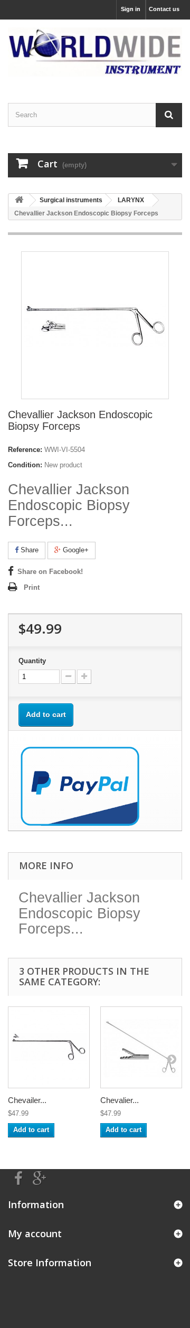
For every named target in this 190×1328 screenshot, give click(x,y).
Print (32, 587)
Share (28, 550)
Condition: (25, 465)
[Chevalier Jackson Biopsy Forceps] (141, 1047)
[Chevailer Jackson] (49, 1047)
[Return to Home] (19, 200)
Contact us (164, 9)
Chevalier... (119, 1100)
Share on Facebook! (50, 572)
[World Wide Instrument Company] (95, 52)
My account (35, 1233)
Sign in (130, 9)
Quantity (32, 661)
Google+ (75, 550)
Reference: (25, 450)
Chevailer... (27, 1100)
